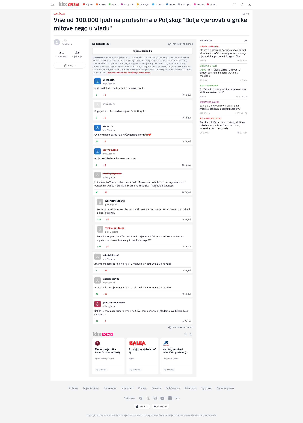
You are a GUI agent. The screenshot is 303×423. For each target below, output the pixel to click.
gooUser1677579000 (114, 302)
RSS (178, 398)
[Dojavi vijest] (242, 4)
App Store (144, 406)
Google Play (162, 406)
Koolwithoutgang (115, 200)
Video (213, 4)
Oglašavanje (173, 388)
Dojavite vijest (91, 388)
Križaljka (185, 4)
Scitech (159, 4)
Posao (200, 4)
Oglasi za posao (225, 388)
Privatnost (190, 388)
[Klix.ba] (69, 4)
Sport (115, 4)
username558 (110, 149)
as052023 (108, 126)
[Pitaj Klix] (234, 4)
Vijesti (89, 4)
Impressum (110, 388)
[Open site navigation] (52, 4)
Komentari (127, 388)
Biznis (102, 4)
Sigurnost (206, 388)
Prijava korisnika (142, 50)
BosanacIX (109, 79)
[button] (185, 334)
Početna (73, 388)
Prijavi (187, 94)
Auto (172, 4)
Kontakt (142, 388)
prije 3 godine (109, 83)
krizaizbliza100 (111, 255)
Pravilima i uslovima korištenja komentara (128, 72)
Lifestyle (144, 4)
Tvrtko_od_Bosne (112, 173)
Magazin (129, 4)
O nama (156, 388)
